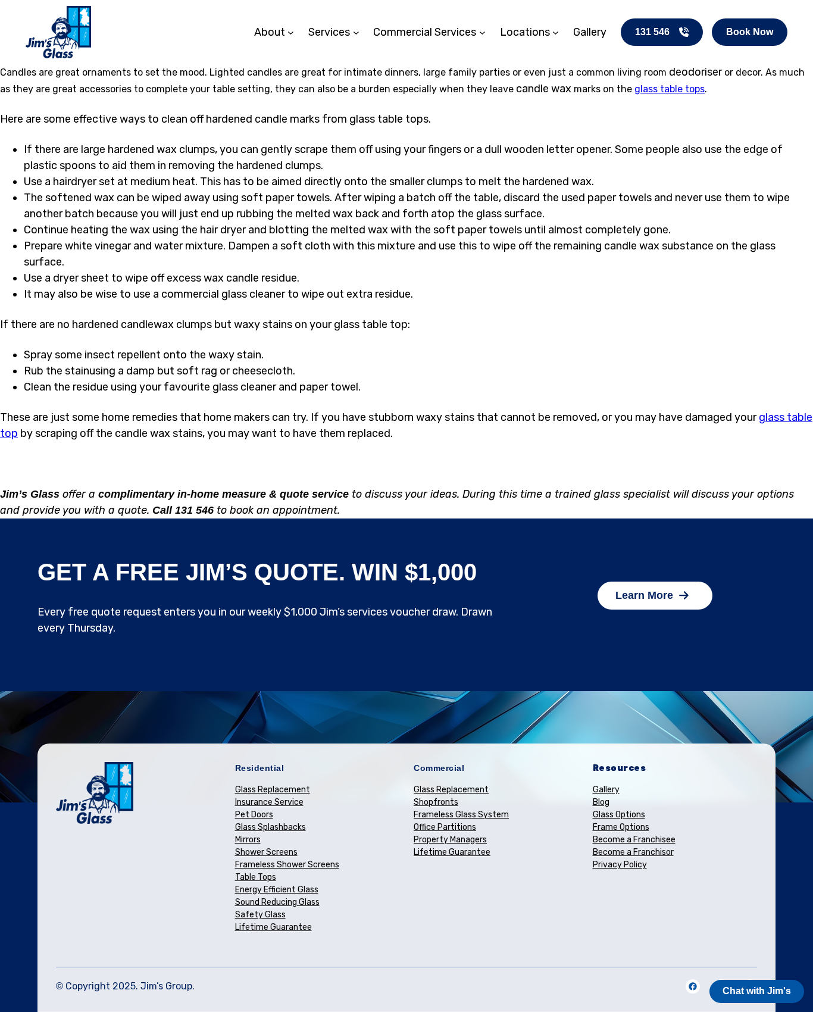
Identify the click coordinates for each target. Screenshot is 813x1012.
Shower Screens (266, 852)
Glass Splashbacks (270, 827)
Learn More (644, 595)
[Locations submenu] (555, 32)
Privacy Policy (620, 865)
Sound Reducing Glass (277, 902)
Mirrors (248, 840)
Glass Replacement (272, 790)
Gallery (606, 790)
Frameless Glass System (461, 815)
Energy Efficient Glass (276, 890)
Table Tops (255, 877)
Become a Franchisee (634, 840)
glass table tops (669, 89)
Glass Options (619, 815)
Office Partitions (445, 827)
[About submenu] (290, 32)
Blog (601, 802)
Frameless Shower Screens (287, 865)
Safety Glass (260, 915)
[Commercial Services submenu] (482, 32)
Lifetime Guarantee (273, 927)
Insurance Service (269, 802)
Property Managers (450, 840)
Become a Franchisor (633, 852)
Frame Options (621, 827)
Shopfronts (436, 802)
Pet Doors (254, 815)
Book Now (749, 32)
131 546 (652, 32)
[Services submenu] (356, 32)
